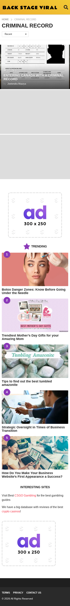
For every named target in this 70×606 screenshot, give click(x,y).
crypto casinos (11, 511)
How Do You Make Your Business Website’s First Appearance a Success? (32, 474)
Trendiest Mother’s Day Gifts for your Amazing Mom (30, 337)
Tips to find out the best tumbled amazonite (27, 383)
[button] (66, 7)
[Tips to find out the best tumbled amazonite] (35, 361)
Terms (6, 592)
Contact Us (33, 592)
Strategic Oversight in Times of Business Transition (33, 428)
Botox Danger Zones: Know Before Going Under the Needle (34, 291)
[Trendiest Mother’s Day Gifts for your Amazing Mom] (35, 315)
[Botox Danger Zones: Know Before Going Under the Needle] (35, 269)
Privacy (18, 592)
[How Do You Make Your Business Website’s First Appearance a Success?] (35, 453)
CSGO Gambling (25, 495)
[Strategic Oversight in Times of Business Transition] (35, 407)
